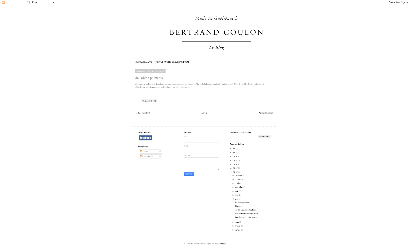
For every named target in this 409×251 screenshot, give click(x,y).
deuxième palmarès (242, 202)
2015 (235, 160)
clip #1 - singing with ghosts (245, 209)
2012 (235, 172)
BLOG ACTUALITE (143, 62)
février (237, 225)
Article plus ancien (266, 112)
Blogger (223, 243)
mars (237, 222)
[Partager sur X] (149, 100)
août (237, 191)
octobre (238, 183)
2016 (235, 156)
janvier (238, 229)
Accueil (204, 112)
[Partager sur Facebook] (152, 100)
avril (237, 199)
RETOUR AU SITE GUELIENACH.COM (172, 62)
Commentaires (147, 156)
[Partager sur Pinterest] (155, 100)
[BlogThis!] (146, 100)
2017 (235, 152)
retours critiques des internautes (247, 213)
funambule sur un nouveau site (246, 217)
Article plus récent (143, 112)
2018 (235, 148)
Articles (145, 151)
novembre (239, 179)
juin (236, 195)
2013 (235, 168)
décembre (239, 175)
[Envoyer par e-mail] (143, 100)
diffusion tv (239, 206)
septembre (239, 187)
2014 (235, 164)
